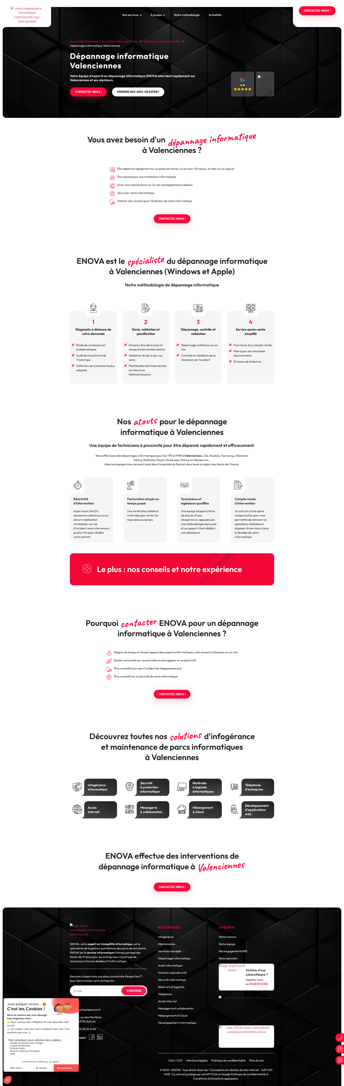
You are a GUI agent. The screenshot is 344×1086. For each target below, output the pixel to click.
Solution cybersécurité (172, 972)
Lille (205, 455)
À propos (156, 15)
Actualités (215, 15)
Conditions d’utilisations (208, 1078)
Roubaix (215, 455)
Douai (160, 460)
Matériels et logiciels (171, 987)
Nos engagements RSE (233, 951)
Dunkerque (172, 460)
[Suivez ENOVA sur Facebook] (91, 1037)
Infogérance (166, 937)
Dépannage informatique (174, 958)
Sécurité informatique (172, 980)
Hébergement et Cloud (172, 1015)
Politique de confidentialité (228, 1060)
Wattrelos (149, 460)
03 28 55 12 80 (87, 1029)
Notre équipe (227, 944)
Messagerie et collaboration (176, 1008)
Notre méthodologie (187, 15)
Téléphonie (165, 994)
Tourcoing (227, 455)
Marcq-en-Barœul (192, 460)
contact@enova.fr (89, 1009)
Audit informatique (170, 965)
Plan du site (256, 1060)
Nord (179, 464)
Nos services (130, 15)
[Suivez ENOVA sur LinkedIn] (99, 1037)
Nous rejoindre (228, 958)
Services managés (169, 951)
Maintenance (166, 944)
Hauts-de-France (228, 464)
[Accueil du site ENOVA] (27, 14)
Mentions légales (197, 1060)
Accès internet (167, 1001)
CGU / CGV (175, 1060)
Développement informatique (177, 1022)
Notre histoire (227, 937)
